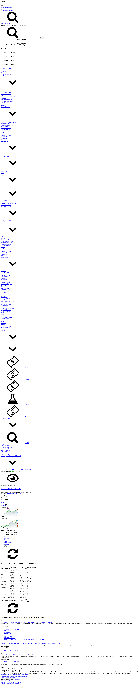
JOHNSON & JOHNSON (11, 633)
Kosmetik (3, 307)
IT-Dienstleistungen (6, 304)
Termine (3, 105)
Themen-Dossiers (5, 107)
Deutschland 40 (5, 123)
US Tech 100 (4, 132)
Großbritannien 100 (6, 135)
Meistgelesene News (6, 95)
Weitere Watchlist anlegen (7, 445)
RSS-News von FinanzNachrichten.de (10, 683)
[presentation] (4, 546)
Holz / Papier (4, 297)
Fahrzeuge (3, 285)
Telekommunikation (6, 327)
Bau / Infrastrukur (5, 273)
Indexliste (3, 238)
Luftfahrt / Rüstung (5, 311)
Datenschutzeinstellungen (7, 679)
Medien (3, 170)
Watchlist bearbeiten (6, 450)
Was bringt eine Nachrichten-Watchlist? (11, 453)
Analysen (6, 538)
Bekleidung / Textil (5, 275)
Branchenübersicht (5, 156)
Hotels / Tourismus (5, 298)
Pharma (3, 321)
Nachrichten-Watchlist (6, 447)
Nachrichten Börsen (6, 676)
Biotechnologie (4, 276)
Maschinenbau (4, 313)
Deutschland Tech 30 (6, 128)
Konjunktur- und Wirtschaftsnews (9, 96)
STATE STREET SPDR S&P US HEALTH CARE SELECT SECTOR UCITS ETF (26, 639)
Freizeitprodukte (5, 288)
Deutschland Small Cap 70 (7, 125)
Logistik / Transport (6, 310)
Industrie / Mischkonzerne (7, 301)
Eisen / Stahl (4, 281)
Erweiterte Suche (6, 68)
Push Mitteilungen (5, 471)
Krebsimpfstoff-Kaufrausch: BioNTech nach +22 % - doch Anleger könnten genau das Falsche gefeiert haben (28, 622)
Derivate (27, 392)
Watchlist (27, 443)
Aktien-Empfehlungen (16, 676)
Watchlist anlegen (5, 454)
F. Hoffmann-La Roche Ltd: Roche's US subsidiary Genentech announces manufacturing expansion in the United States (31, 643)
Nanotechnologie (5, 315)
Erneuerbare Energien (6, 284)
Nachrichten (4, 71)
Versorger (3, 330)
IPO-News (3, 104)
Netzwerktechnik (5, 318)
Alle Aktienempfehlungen (7, 101)
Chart (5, 541)
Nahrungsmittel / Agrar (6, 317)
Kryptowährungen (5, 418)
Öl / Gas (3, 320)
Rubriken (3, 89)
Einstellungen (4, 451)
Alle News (3, 75)
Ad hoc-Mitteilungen (6, 7)
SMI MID (3, 505)
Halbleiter (3, 292)
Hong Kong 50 (4, 141)
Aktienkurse (4, 200)
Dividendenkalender (6, 205)
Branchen (3, 154)
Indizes (2, 120)
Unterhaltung (4, 328)
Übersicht (3, 221)
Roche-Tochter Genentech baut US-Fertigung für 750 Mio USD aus (18, 654)
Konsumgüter (4, 305)
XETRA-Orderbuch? (6, 223)
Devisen (27, 416)
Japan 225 (3, 139)
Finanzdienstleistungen (6, 286)
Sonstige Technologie (6, 326)
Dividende (6, 544)
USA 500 (3, 131)
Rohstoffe (3, 323)
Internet (3, 302)
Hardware (3, 295)
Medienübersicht (5, 171)
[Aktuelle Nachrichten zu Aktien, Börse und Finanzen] (7, 10)
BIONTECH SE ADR (9, 638)
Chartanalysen (4, 102)
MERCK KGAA (8, 636)
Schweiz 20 (4, 136)
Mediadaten (17, 679)
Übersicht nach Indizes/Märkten (9, 122)
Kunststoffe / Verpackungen (8, 308)
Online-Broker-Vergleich (7, 206)
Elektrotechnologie (5, 282)
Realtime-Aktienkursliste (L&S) (9, 203)
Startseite (3, 70)
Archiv (2, 173)
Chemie (3, 278)
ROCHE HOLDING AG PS (14, 493)
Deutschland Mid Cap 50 (7, 126)
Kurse (5, 539)
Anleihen (27, 379)
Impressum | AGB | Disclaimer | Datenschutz (12, 682)
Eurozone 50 (4, 133)
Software (3, 324)
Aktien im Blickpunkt (6, 91)
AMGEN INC (7, 632)
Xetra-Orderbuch (8, 542)
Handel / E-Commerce (6, 294)
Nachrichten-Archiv (10, 677)
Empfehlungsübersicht (6, 99)
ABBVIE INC (7, 630)
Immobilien (3, 300)
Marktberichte (4, 98)
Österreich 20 (4, 138)
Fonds (26, 367)
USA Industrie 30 (5, 129)
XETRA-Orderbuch (6, 220)
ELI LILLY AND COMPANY (12, 629)
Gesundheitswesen (5, 289)
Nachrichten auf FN (6, 74)
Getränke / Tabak (5, 291)
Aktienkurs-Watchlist (6, 448)
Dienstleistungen (5, 279)
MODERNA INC (8, 635)
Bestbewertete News (6, 94)
